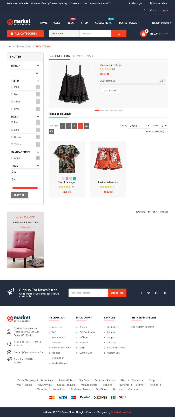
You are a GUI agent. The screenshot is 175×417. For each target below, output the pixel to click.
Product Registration (58, 355)
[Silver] (63, 178)
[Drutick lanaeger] (67, 159)
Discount (118, 389)
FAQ (54, 332)
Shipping (107, 384)
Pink (16, 87)
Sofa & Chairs (43, 46)
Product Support (60, 363)
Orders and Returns (105, 380)
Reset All (20, 195)
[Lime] (70, 178)
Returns (111, 332)
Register (167, 22)
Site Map (111, 342)
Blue (16, 94)
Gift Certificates (87, 332)
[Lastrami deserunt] (108, 159)
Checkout (133, 389)
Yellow (17, 144)
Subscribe (117, 292)
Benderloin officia (110, 65)
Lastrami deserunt (108, 182)
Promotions (47, 380)
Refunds (153, 384)
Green (17, 137)
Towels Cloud (24, 46)
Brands (83, 327)
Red (16, 122)
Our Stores (102, 389)
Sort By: (123, 126)
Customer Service (116, 347)
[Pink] (67, 178)
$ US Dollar (149, 10)
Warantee (42, 389)
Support (111, 337)
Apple (17, 158)
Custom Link (86, 352)
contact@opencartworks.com (29, 352)
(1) (72, 187)
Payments (123, 384)
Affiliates (84, 337)
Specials (84, 342)
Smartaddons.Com (121, 412)
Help (123, 380)
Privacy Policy (66, 380)
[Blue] (74, 178)
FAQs (82, 347)
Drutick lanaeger (67, 182)
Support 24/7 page (61, 347)
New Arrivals (45, 384)
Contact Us (112, 327)
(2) (113, 69)
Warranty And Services (58, 340)
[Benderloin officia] (73, 84)
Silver (17, 101)
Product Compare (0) (156, 131)
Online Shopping (26, 380)
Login (157, 22)
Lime (16, 109)
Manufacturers (89, 384)
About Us (57, 327)
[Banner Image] (25, 240)
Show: (155, 126)
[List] (86, 126)
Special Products (66, 384)
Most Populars (24, 384)
